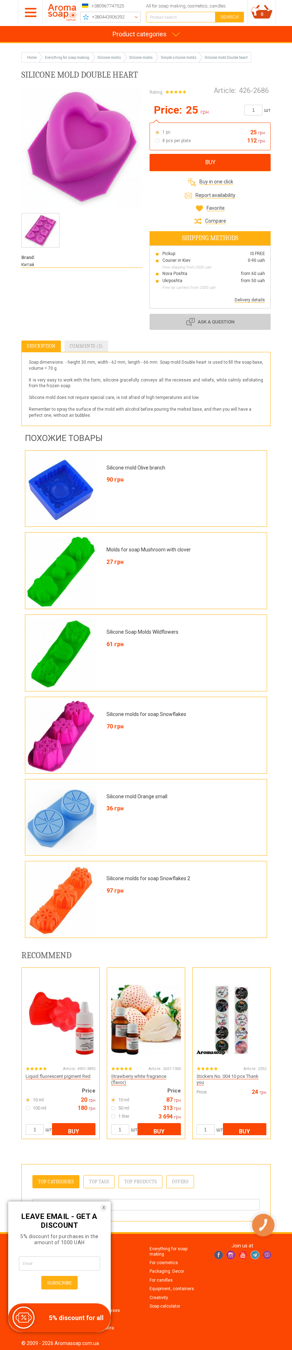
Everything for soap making (168, 1251)
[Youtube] (243, 1255)
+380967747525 (108, 6)
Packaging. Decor (167, 1271)
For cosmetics (164, 1262)
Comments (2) (86, 346)
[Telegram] (255, 1255)
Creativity (159, 1297)
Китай (27, 264)
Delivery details (250, 299)
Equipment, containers (172, 1288)
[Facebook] (218, 1255)
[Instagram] (230, 1255)
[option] (40, 230)
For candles (161, 1280)
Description (41, 346)
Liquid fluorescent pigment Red (58, 1076)
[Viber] (267, 1255)
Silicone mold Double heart (226, 57)
